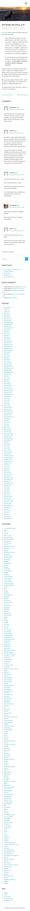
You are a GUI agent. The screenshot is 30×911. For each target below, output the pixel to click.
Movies (6, 731)
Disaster (6, 598)
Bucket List (7, 559)
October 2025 (8, 326)
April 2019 (7, 470)
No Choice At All (7, 95)
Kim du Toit (16, 27)
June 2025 (7, 333)
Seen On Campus (8, 794)
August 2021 (7, 418)
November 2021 (8, 413)
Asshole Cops (7, 543)
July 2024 (6, 353)
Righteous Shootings (9, 781)
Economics (7, 607)
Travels (6, 846)
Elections (6, 611)
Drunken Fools (8, 602)
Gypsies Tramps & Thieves (11, 668)
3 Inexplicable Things (9, 528)
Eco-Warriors (7, 606)
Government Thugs (7, 29)
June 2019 (7, 466)
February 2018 (8, 496)
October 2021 (8, 415)
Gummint (6, 663)
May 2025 (6, 335)
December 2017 (8, 500)
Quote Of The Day (9, 277)
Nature (6, 742)
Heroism (6, 672)
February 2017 (8, 518)
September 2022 (8, 394)
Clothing (6, 574)
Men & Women (8, 722)
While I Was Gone (9, 875)
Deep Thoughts (8, 594)
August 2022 (7, 396)
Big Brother (7, 554)
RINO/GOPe (7, 785)
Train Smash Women (9, 842)
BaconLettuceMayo (9, 546)
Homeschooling (8, 678)
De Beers (6, 593)
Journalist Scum (8, 694)
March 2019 (7, 472)
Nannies (6, 739)
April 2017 (7, 514)
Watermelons (7, 866)
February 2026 (8, 318)
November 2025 (8, 324)
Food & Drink (7, 631)
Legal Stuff (7, 700)
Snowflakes (7, 807)
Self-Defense (7, 796)
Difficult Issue (8, 275)
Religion (6, 776)
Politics (6, 761)
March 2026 (7, 317)
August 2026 (7, 307)
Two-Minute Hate (20, 29)
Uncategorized (8, 853)
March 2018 (7, 494)
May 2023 (6, 379)
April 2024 (7, 359)
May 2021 (6, 424)
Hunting (6, 683)
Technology (7, 818)
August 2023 (7, 374)
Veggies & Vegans (9, 859)
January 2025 (7, 342)
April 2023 (7, 381)
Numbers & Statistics (9, 744)
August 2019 (7, 463)
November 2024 (8, 346)
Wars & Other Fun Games (11, 864)
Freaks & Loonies (8, 635)
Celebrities (7, 569)
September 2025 (8, 328)
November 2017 (8, 501)
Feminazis (7, 624)
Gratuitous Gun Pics (9, 655)
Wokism (6, 881)
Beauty (6, 550)
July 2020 (6, 442)
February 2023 (8, 385)
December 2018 (8, 477)
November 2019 (8, 457)
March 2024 (7, 361)
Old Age (6, 746)
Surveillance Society (9, 814)
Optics (5, 752)
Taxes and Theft (8, 816)
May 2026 (6, 313)
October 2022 (8, 392)
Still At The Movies (22, 95)
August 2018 (7, 485)
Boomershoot (7, 557)
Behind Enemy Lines (9, 552)
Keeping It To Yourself (19, 286)
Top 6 (5, 831)
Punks (5, 765)
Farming (6, 620)
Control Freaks (8, 581)
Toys (5, 833)
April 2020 (7, 448)
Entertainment (8, 615)
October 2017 (8, 503)
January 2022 (7, 409)
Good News (7, 646)
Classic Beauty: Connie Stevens (12, 269)
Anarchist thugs (8, 537)
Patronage (7, 755)
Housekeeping (8, 681)
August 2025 (7, 329)
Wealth (6, 868)
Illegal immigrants (9, 685)
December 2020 (8, 433)
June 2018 (7, 488)
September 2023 (8, 372)
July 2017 (6, 509)
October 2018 (8, 481)
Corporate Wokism (9, 585)
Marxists (6, 718)
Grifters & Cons (8, 659)
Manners (6, 715)
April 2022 (7, 403)
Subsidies (6, 813)
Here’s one (5, 32)
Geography (7, 644)
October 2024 (8, 348)
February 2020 (8, 451)
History (6, 676)
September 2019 (8, 461)
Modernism (7, 728)
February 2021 (8, 429)
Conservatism (7, 578)
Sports (6, 811)
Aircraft (6, 533)
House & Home (8, 679)
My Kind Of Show (8, 271)
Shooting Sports (8, 802)
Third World (7, 826)
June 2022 (7, 400)
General (6, 642)
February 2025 (8, 341)
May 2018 (6, 490)
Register (6, 893)
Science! (6, 792)
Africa (5, 532)
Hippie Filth (7, 674)
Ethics (5, 618)
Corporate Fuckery (9, 583)
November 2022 (8, 390)
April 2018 (7, 492)
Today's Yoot (7, 827)
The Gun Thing (8, 822)
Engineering (7, 613)
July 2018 (6, 487)
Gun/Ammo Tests (8, 665)
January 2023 (7, 387)
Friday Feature (8, 637)
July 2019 (6, 464)
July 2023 (6, 376)
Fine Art (6, 628)
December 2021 (8, 411)
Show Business (8, 803)
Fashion (6, 622)
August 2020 (7, 440)
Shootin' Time (8, 798)
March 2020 (7, 450)
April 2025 (7, 337)
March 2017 (7, 516)
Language (6, 696)
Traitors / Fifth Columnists (11, 844)
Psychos (6, 763)
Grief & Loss (7, 657)
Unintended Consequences (11, 855)
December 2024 (8, 344)
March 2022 (7, 405)
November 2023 (8, 368)
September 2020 (8, 439)
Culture (6, 591)
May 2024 (6, 357)
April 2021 (7, 426)
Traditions (6, 837)
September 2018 (8, 483)
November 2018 (8, 479)
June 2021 (7, 422)
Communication (8, 576)
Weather (6, 874)
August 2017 (7, 507)
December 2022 (8, 389)
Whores (6, 877)
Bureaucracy (7, 563)
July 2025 (6, 331)
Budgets (6, 561)
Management (7, 713)
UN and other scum (9, 851)
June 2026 (7, 311)
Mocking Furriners (9, 726)
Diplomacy (7, 596)
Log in (5, 895)
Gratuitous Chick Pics (9, 654)
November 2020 (8, 435)
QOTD (5, 770)
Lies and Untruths (9, 704)
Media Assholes (8, 720)
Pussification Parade (9, 766)
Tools (5, 829)
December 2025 (8, 322)
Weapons (6, 872)
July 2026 (6, 309)
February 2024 (8, 363)
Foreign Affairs (8, 633)
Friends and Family (9, 639)
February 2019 (8, 474)
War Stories (7, 863)
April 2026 (7, 315)
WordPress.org (8, 900)
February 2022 (8, 407)
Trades (6, 835)
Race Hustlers (7, 772)
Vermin (6, 861)
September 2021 (8, 416)
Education (6, 609)
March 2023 (7, 383)
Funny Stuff (7, 641)
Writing (6, 883)
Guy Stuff (6, 667)
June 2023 (7, 378)
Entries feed (7, 896)
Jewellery (6, 692)
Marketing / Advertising (10, 716)
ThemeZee (22, 908)
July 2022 (6, 398)
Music (5, 735)
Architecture (7, 541)
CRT (5, 589)
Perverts (6, 757)
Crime (22, 27)
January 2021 (7, 431)
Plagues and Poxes (9, 759)
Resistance (7, 777)
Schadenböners (8, 790)
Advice (6, 530)
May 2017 (6, 513)
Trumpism (6, 848)
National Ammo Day (9, 740)
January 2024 (7, 365)
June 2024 (7, 355)
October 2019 (8, 459)
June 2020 (7, 444)
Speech (6, 809)
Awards (6, 544)
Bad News (6, 548)
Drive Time (7, 600)
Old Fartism (7, 750)
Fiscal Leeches (8, 630)
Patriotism (7, 753)
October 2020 (8, 437)
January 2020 (7, 453)
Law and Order (8, 698)
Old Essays (7, 748)
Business (6, 565)
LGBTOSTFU (7, 702)
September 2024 (8, 350)
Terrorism (6, 820)
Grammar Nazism (9, 652)
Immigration (7, 687)
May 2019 (6, 468)
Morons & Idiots (8, 729)
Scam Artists (7, 789)
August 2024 (7, 352)
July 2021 (6, 420)
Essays (6, 617)
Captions (6, 567)
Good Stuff (7, 648)
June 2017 (7, 511)
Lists (5, 707)
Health (6, 670)
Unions (6, 857)
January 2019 (7, 476)
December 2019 (8, 455)
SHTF (5, 805)
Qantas (6, 768)
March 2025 (7, 339)
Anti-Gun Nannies (9, 539)
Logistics (6, 711)
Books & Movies (8, 556)
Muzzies (6, 737)
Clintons (6, 572)
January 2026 (7, 320)
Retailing (6, 779)
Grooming (6, 661)
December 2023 (8, 366)
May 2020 (6, 446)
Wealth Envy (7, 870)
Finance (6, 626)
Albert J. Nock (8, 535)
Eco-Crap (6, 604)
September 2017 (8, 505)
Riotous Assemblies (9, 787)
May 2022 (6, 402)
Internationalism (8, 691)
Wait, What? (7, 273)
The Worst (7, 824)
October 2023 (8, 370)
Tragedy (6, 839)
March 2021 (7, 427)
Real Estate (7, 774)
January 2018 (7, 498)
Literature (6, 709)
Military (6, 724)
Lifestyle (6, 705)
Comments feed (8, 898)
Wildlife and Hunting (9, 879)
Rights (14, 29)
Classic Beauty (8, 570)
